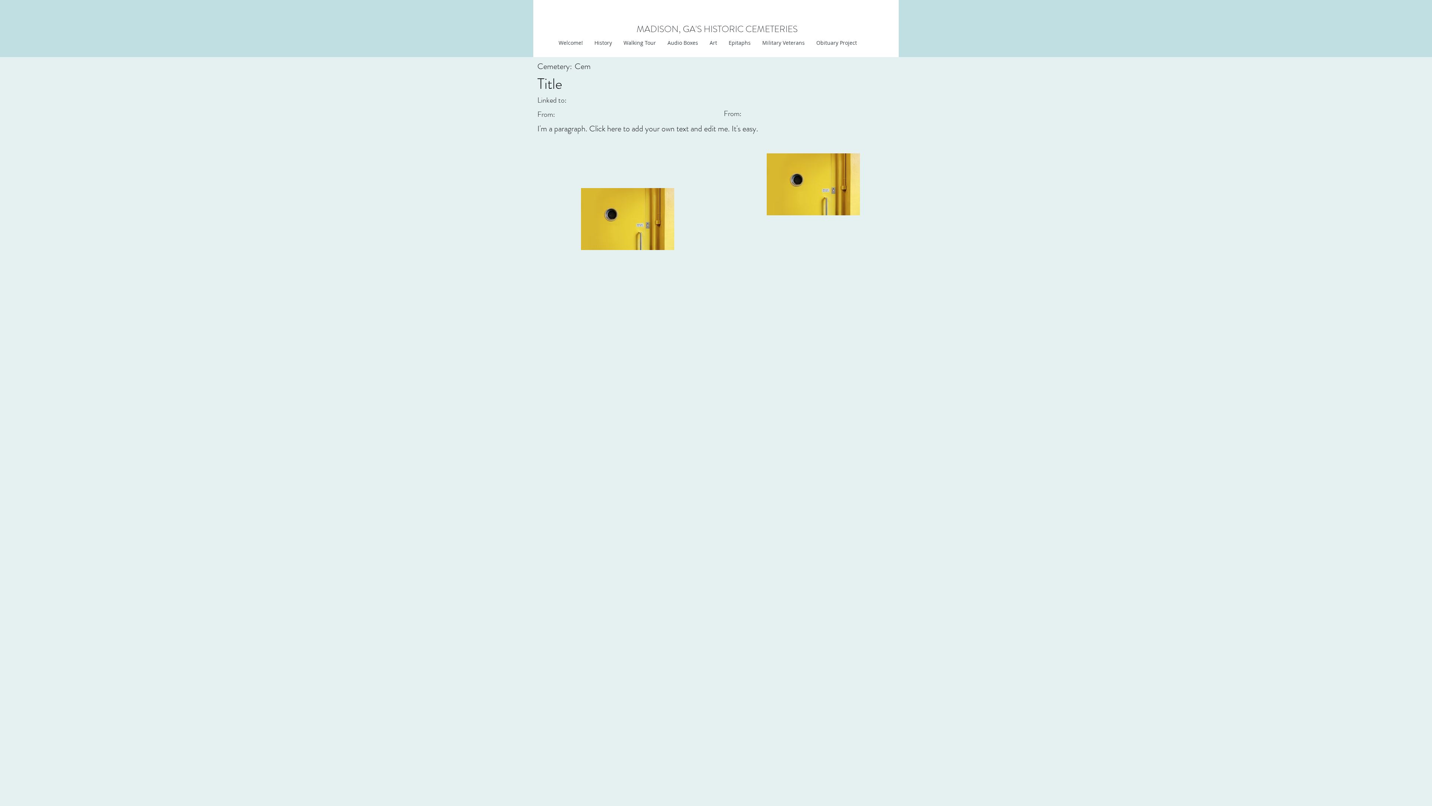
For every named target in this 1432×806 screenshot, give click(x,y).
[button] (713, 43)
